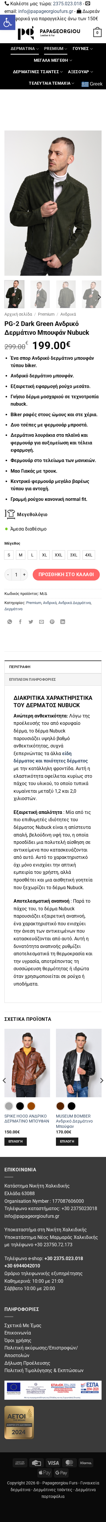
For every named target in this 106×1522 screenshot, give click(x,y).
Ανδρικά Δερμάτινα (74, 603)
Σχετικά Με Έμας (23, 1325)
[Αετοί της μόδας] (19, 1422)
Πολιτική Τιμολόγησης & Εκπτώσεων (44, 1370)
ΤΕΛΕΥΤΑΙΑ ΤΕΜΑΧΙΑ (49, 83)
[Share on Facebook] (20, 622)
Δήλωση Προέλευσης (27, 1363)
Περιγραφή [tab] (19, 667)
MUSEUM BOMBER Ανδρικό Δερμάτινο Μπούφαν (74, 1121)
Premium (46, 314)
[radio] (8, 555)
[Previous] (14, 203)
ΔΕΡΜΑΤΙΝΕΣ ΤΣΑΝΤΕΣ (36, 71)
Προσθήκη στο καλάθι (66, 574)
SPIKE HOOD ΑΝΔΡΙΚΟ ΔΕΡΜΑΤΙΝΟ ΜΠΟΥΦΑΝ (26, 1119)
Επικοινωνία (17, 1333)
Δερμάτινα (13, 609)
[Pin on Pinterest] (52, 622)
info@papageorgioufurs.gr (45, 11)
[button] (7, 22)
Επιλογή (16, 1141)
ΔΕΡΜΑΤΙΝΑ (23, 48)
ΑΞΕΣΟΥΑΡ (78, 71)
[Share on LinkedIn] (63, 622)
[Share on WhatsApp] (10, 622)
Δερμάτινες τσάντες (52, 1489)
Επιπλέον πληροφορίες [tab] (32, 679)
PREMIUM (53, 48)
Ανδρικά (68, 314)
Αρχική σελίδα (18, 314)
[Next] (92, 203)
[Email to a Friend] (42, 622)
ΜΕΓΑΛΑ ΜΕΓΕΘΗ (51, 60)
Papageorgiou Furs (59, 1483)
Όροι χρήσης (18, 1340)
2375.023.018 (67, 3)
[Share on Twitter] (31, 622)
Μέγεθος (12, 543)
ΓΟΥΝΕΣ (81, 48)
